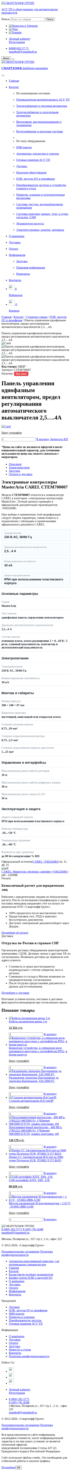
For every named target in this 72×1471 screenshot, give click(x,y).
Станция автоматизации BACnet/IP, (31, 1100)
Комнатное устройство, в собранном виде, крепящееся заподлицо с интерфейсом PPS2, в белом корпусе (38, 1051)
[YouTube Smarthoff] (11, 1383)
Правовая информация (30, 267)
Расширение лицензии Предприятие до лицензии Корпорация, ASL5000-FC (34, 1079)
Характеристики (19, 467)
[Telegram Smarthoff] (11, 1371)
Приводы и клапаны (22, 1317)
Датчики (21, 166)
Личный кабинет (19, 38)
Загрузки (22, 261)
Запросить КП (59, 439)
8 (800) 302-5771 (11, 1229)
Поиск (5, 19)
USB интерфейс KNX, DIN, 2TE (29, 1180)
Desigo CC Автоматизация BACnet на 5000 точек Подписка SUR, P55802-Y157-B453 (36, 1158)
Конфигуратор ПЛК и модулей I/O (30, 1277)
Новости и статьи (20, 1349)
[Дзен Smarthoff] (11, 1377)
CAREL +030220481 (45, 861)
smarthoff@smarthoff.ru (23, 51)
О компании (16, 236)
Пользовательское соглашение (20, 1251)
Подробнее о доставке (15, 992)
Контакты (15, 280)
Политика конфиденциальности (27, 1253)
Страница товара (36, 317)
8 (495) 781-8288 (33, 1229)
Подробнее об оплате (14, 932)
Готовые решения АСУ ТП (33, 159)
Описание (15, 464)
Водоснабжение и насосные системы (39, 131)
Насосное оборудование (31, 172)
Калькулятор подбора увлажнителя (31, 1274)
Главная (14, 80)
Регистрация (17, 42)
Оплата (13, 248)
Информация (17, 255)
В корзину (42, 439)
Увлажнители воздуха (30, 223)
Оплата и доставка (20, 474)
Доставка (14, 242)
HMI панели (24, 147)
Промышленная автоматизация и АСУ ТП (43, 99)
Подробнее (8, 1467)
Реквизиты (23, 273)
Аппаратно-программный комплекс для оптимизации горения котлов (34, 1263)
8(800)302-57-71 (19, 48)
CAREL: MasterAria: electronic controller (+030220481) (34, 871)
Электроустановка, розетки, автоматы (40, 229)
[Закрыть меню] (13, 59)
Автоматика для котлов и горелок (37, 153)
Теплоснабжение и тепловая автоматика (41, 105)
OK (18, 1467)
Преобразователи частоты (25, 1320)
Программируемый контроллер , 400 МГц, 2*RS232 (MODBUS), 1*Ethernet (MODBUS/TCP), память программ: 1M (35, 1130)
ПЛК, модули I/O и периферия (35, 178)
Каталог (14, 87)
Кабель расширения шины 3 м (28, 1021)
